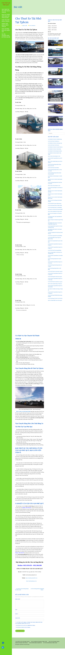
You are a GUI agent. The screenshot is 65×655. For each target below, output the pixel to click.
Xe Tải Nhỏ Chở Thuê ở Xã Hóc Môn (54, 149)
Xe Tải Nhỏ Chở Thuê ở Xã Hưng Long (55, 143)
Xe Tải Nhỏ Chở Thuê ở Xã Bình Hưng (55, 139)
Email (16, 613)
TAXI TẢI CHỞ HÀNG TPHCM (5, 20)
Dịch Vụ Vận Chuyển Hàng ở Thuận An (55, 283)
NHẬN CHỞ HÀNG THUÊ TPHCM (5, 25)
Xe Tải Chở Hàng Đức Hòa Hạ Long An (55, 276)
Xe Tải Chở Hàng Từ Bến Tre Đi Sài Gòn (55, 298)
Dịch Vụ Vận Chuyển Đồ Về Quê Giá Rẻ (55, 211)
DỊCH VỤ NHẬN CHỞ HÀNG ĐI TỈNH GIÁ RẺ (6, 16)
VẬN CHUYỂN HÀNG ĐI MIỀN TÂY (6, 30)
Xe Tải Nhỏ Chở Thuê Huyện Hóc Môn (55, 151)
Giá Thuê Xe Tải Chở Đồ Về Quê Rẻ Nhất (55, 209)
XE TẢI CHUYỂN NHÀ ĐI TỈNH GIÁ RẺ (6, 35)
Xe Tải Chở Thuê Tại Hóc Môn (53, 167)
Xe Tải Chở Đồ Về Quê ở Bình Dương (54, 203)
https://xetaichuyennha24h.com (31, 577)
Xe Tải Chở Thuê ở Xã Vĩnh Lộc (53, 145)
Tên (16, 609)
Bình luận (17, 599)
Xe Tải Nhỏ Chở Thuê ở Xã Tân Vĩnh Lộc (55, 147)
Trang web (17, 618)
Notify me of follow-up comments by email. (25, 625)
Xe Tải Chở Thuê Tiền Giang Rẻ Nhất (54, 250)
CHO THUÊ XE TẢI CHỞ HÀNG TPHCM (6, 11)
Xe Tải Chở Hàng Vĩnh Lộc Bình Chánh (55, 205)
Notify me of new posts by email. (23, 627)
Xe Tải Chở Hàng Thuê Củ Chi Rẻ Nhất (55, 207)
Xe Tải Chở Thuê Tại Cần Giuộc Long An (55, 271)
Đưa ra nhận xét (32, 25)
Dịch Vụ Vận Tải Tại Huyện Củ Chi (54, 156)
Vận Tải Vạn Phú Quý (6, 4)
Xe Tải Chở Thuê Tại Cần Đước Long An (55, 281)
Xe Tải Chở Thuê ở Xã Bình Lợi (53, 141)
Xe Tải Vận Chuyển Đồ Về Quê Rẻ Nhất (55, 235)
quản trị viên (24, 25)
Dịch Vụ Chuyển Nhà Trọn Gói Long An (55, 300)
